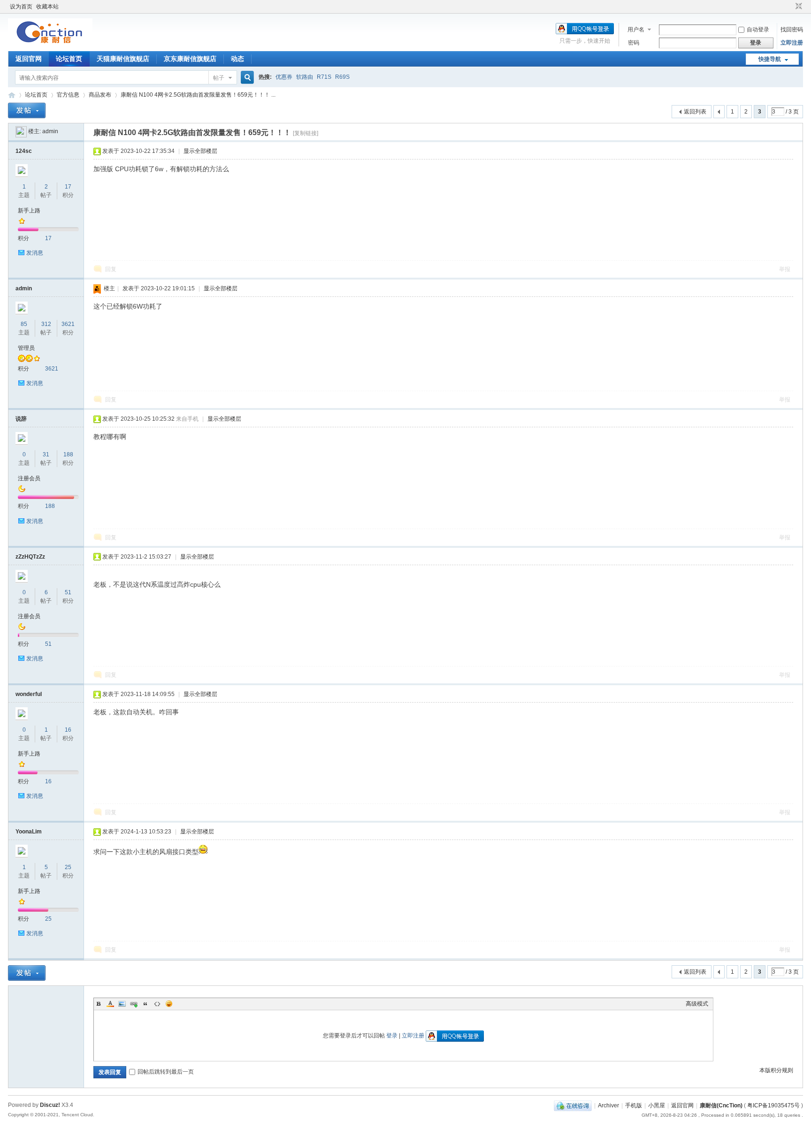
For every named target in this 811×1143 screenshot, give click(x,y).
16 (68, 730)
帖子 (218, 78)
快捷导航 (769, 59)
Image (122, 1003)
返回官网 (28, 58)
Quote (145, 1003)
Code (157, 1003)
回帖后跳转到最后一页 (166, 1071)
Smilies (169, 1003)
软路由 (304, 77)
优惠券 (283, 77)
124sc (23, 151)
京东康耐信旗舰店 (190, 58)
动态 (237, 58)
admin (50, 131)
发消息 (34, 253)
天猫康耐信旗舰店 (123, 58)
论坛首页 (69, 58)
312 (46, 324)
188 (68, 454)
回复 (110, 269)
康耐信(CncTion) (721, 1105)
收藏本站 (47, 6)
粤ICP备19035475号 (773, 1105)
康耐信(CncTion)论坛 (11, 95)
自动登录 (758, 29)
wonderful (28, 694)
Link (133, 1003)
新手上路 (29, 210)
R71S (324, 77)
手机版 (633, 1105)
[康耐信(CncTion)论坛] (50, 44)
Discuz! (50, 1105)
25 (68, 867)
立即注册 (791, 42)
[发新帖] (27, 110)
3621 (68, 324)
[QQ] (573, 1105)
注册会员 (29, 478)
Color (110, 1003)
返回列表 (695, 111)
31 (46, 454)
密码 (633, 42)
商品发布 (100, 94)
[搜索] (246, 77)
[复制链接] (305, 133)
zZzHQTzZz (30, 556)
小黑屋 (656, 1105)
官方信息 (68, 94)
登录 (392, 1035)
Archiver (608, 1105)
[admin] (21, 131)
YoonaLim (28, 831)
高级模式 (697, 1003)
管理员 (26, 348)
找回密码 (791, 29)
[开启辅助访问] (790, 6)
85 (24, 324)
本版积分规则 (776, 1070)
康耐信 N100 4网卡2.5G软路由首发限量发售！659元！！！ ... (198, 94)
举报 (784, 269)
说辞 (21, 419)
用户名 (635, 29)
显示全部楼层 (200, 151)
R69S (342, 77)
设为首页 (21, 6)
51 (68, 592)
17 (68, 186)
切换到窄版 (797, 6)
